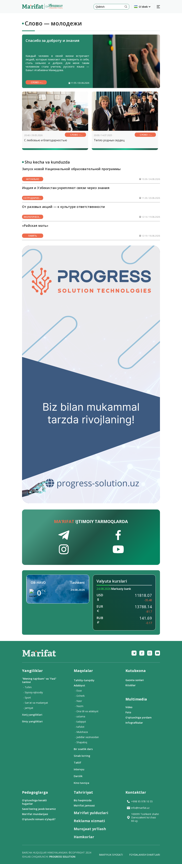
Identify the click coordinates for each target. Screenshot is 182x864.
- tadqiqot (80, 721)
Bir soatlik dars (83, 749)
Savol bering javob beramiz (39, 809)
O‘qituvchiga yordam (138, 717)
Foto (128, 712)
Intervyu (79, 769)
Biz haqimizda (83, 800)
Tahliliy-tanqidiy (84, 680)
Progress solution (62, 856)
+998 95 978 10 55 (142, 801)
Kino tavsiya (81, 783)
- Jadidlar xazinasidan (87, 737)
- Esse (78, 690)
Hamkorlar (84, 836)
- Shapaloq (81, 742)
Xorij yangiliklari (32, 714)
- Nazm (79, 706)
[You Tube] (157, 653)
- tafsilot (79, 726)
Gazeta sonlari (134, 680)
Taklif (77, 762)
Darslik (78, 776)
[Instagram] (149, 653)
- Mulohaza (81, 732)
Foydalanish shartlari (144, 854)
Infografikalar (134, 722)
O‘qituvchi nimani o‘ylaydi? (38, 819)
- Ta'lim (27, 687)
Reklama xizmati (89, 820)
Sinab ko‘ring (82, 755)
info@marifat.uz (140, 807)
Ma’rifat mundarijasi (35, 814)
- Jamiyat (28, 708)
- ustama (80, 716)
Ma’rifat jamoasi (84, 805)
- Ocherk (80, 695)
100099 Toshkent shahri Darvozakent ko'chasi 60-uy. (145, 817)
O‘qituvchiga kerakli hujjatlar (34, 802)
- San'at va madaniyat (35, 702)
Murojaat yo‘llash (90, 828)
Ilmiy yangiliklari (32, 721)
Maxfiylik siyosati (111, 854)
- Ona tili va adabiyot (86, 711)
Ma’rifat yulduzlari (91, 812)
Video (128, 707)
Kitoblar (130, 685)
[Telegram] (134, 653)
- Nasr (78, 701)
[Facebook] (141, 653)
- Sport (27, 697)
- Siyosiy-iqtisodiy (33, 692)
